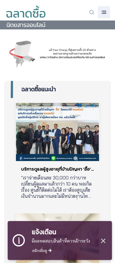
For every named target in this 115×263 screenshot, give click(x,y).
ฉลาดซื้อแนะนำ (38, 89)
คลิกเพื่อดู (40, 250)
